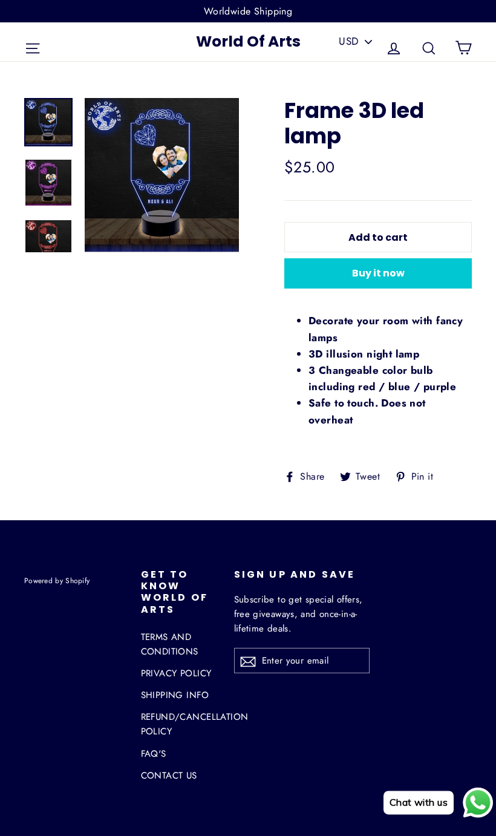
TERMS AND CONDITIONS (169, 644)
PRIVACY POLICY (176, 673)
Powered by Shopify (57, 580)
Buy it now (378, 273)
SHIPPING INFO (175, 695)
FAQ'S (153, 753)
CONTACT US (169, 775)
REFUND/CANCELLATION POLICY (178, 724)
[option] (162, 175)
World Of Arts (248, 41)
